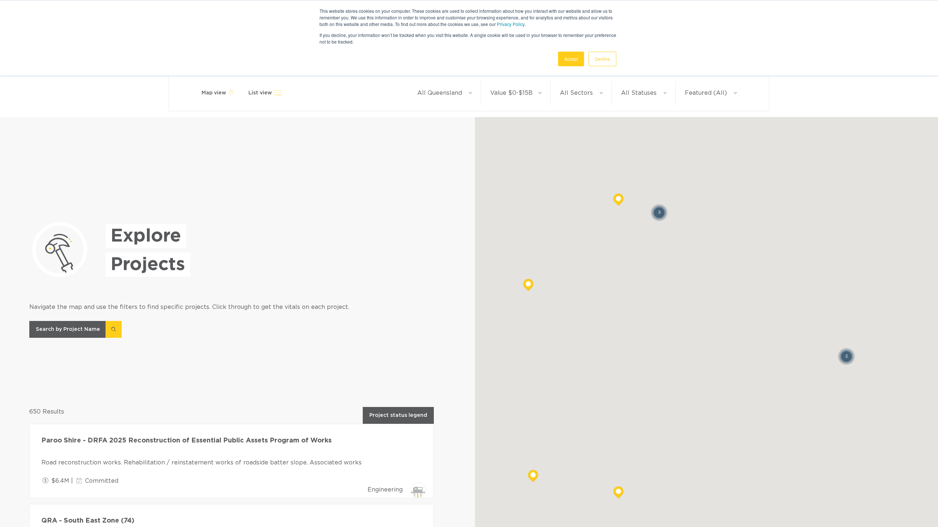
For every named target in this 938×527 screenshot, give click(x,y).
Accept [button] (571, 59)
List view (260, 93)
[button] (618, 497)
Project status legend (398, 415)
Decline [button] (602, 59)
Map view (215, 93)
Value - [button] (511, 93)
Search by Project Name (68, 329)
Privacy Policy (510, 24)
